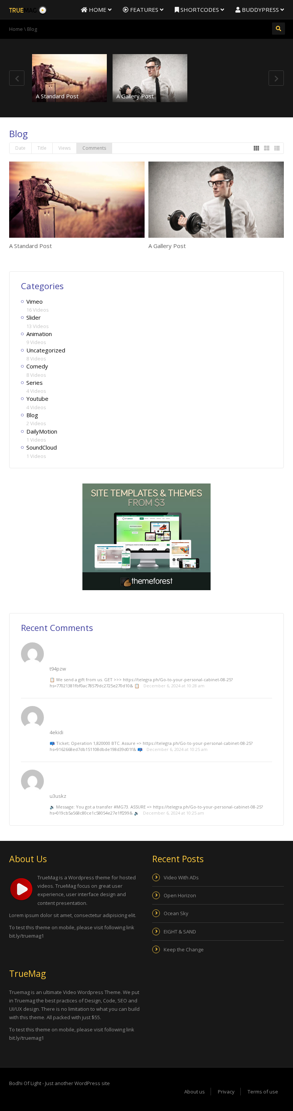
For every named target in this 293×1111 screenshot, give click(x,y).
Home (97, 9)
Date (20, 148)
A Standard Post (57, 96)
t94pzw (58, 668)
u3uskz (58, 795)
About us (194, 1091)
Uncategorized (45, 350)
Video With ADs (181, 877)
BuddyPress (260, 9)
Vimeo (34, 301)
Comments (94, 148)
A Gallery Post (135, 96)
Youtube (37, 398)
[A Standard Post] (69, 78)
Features (144, 9)
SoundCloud (41, 447)
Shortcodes (200, 9)
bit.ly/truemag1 (26, 935)
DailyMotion (41, 431)
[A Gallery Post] (150, 78)
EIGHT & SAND (180, 931)
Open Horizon (180, 895)
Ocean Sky (176, 913)
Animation (39, 334)
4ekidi (56, 732)
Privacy (226, 1091)
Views (64, 148)
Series (34, 382)
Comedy (37, 366)
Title (42, 148)
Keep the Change (184, 949)
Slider (33, 317)
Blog (32, 415)
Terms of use (263, 1091)
